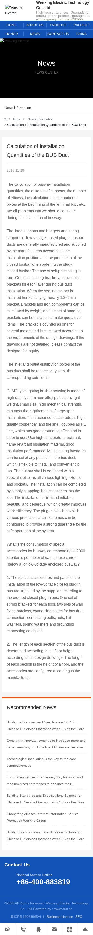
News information (18, 107)
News (46, 63)
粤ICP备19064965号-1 (27, 917)
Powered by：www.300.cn (52, 909)
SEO (78, 917)
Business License (60, 917)
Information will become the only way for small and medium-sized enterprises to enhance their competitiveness (45, 783)
